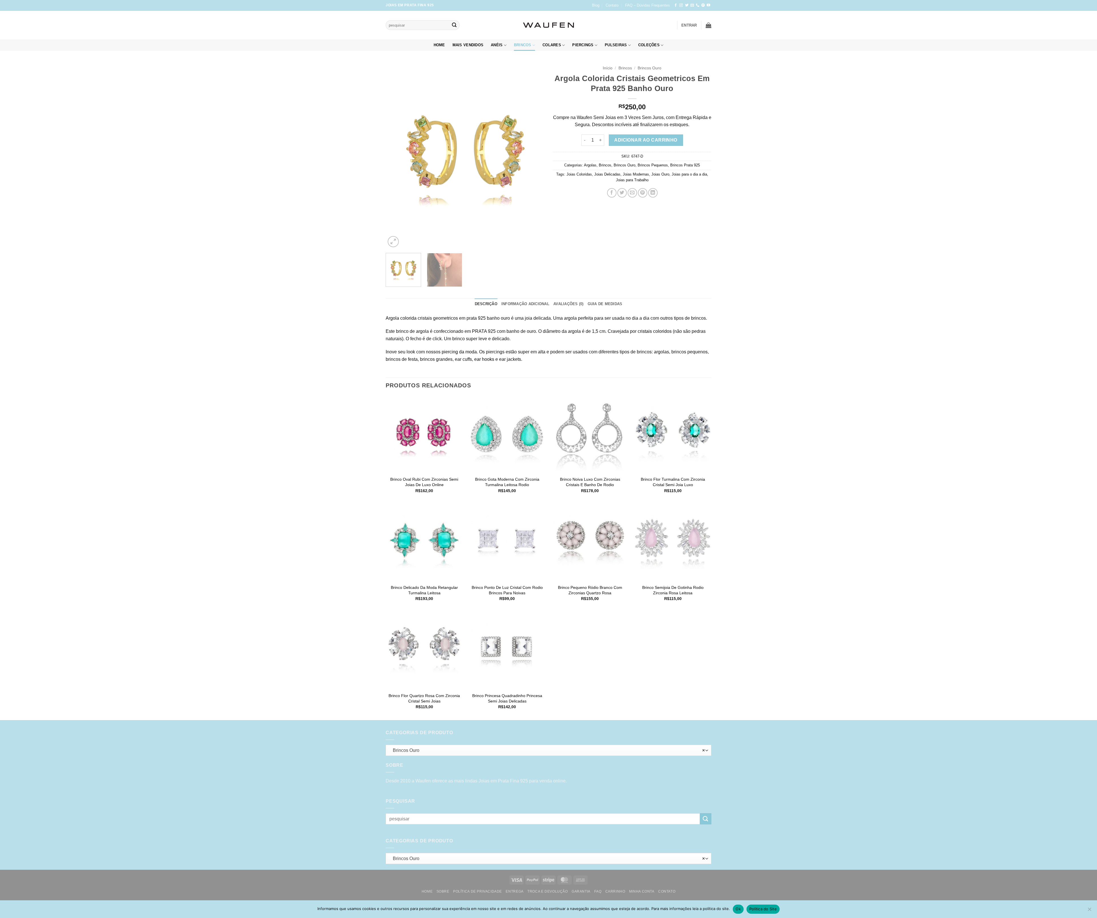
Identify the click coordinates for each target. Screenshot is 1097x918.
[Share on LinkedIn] (653, 193)
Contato (612, 5)
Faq (597, 891)
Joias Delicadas (607, 174)
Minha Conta (641, 891)
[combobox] (548, 750)
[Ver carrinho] (708, 25)
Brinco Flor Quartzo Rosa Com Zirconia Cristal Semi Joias (424, 698)
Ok (738, 909)
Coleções (649, 45)
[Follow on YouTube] (708, 5)
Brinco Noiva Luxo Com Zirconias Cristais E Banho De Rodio (590, 482)
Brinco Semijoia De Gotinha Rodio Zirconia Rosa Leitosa (673, 590)
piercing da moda (459, 351)
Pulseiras (616, 45)
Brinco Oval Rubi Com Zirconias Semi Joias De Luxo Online (424, 482)
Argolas (590, 165)
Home (439, 45)
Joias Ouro (660, 174)
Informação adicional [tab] (525, 304)
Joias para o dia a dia (689, 174)
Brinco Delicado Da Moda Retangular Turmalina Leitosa (424, 590)
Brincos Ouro (649, 68)
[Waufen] (548, 25)
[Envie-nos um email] (692, 5)
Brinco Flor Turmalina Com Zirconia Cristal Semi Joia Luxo (673, 482)
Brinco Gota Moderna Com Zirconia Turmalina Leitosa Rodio (507, 482)
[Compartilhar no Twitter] (622, 193)
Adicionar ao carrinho (645, 140)
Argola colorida (401, 318)
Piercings (582, 45)
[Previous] (396, 155)
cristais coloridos (655, 331)
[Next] (534, 155)
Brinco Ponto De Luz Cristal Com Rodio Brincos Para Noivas (507, 590)
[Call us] (697, 5)
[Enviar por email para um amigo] (632, 193)
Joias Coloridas (579, 174)
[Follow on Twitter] (686, 5)
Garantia (581, 891)
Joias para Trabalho (632, 180)
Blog (595, 5)
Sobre (443, 891)
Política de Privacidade (477, 891)
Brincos (522, 45)
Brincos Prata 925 (685, 165)
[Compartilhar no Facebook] (611, 193)
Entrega (514, 891)
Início (607, 68)
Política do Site (763, 909)
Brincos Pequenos (653, 165)
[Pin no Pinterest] (642, 193)
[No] (1089, 910)
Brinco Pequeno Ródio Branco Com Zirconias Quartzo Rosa (590, 590)
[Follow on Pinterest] (703, 5)
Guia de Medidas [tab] (605, 304)
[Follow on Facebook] (675, 5)
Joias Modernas (636, 174)
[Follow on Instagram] (681, 5)
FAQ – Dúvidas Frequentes (647, 5)
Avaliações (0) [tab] (568, 304)
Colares (552, 45)
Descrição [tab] (486, 304)
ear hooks (484, 359)
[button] (689, 25)
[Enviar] (454, 25)
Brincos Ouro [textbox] (547, 750)
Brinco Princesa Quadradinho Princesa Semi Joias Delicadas (507, 698)
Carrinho (615, 891)
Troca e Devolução (547, 891)
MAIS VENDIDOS (468, 45)
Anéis (497, 45)
